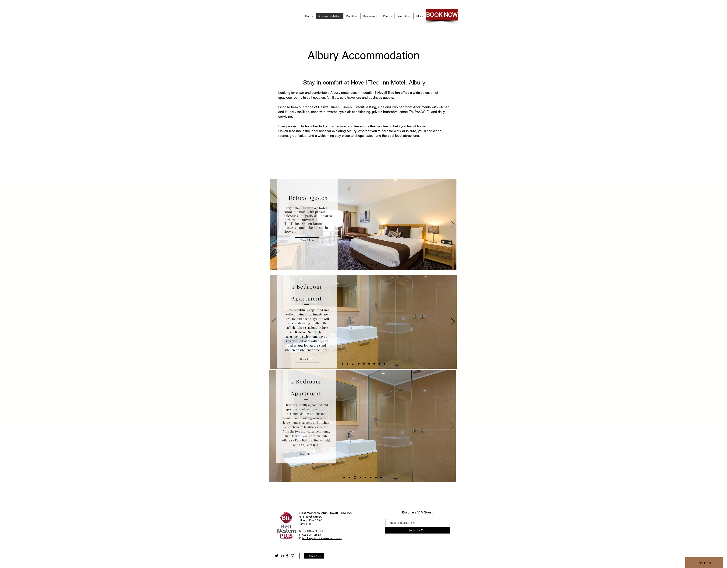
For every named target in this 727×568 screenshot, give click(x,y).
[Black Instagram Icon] (292, 556)
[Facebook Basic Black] (287, 556)
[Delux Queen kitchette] (356, 265)
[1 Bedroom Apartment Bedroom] (369, 364)
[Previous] (274, 224)
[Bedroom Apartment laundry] (379, 364)
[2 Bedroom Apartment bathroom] (354, 477)
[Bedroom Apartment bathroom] (358, 364)
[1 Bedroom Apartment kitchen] (347, 364)
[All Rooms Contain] (376, 265)
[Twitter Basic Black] (276, 556)
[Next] (453, 224)
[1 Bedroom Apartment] (342, 364)
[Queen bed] (371, 265)
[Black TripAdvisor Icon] (282, 556)
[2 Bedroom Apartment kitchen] (349, 477)
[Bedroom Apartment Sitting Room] (374, 364)
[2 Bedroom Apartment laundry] (376, 477)
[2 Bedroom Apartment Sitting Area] (360, 477)
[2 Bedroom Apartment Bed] (365, 477)
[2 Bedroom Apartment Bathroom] (370, 477)
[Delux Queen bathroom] (361, 265)
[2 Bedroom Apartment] (344, 477)
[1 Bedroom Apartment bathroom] (352, 364)
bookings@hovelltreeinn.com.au (322, 538)
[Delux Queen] (350, 265)
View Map (305, 523)
